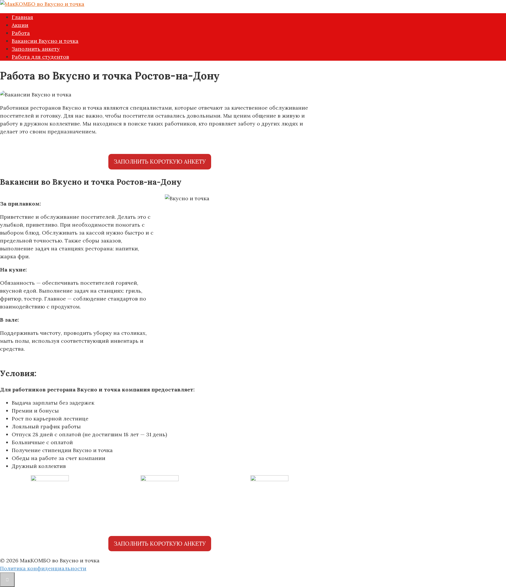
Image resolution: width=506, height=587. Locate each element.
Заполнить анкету (36, 48)
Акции (20, 25)
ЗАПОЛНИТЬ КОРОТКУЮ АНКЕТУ (160, 161)
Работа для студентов (40, 56)
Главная (22, 17)
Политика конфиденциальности (43, 568)
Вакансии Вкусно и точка (45, 41)
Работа (21, 33)
